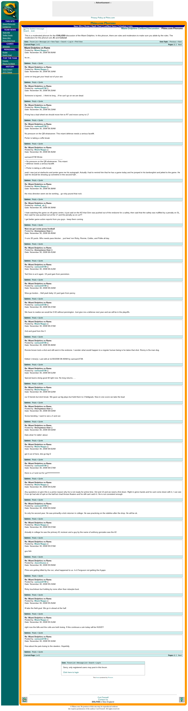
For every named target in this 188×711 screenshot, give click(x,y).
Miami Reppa (40, 50)
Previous (173, 42)
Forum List (34, 42)
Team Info (6, 33)
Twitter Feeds (8, 35)
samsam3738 (40, 88)
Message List (44, 42)
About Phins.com (9, 24)
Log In (70, 42)
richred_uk (39, 205)
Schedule (6, 47)
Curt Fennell (103, 697)
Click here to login (71, 672)
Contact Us (7, 27)
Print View (79, 42)
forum (98, 677)
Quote (40, 63)
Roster (5, 52)
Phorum (110, 677)
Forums (5, 61)
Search (63, 42)
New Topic (55, 42)
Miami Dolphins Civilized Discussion (140, 28)
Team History (7, 70)
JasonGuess (40, 563)
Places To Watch (9, 64)
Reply (34, 63)
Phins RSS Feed (9, 41)
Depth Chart (7, 55)
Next (180, 42)
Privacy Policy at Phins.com (103, 18)
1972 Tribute (7, 72)
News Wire (7, 38)
